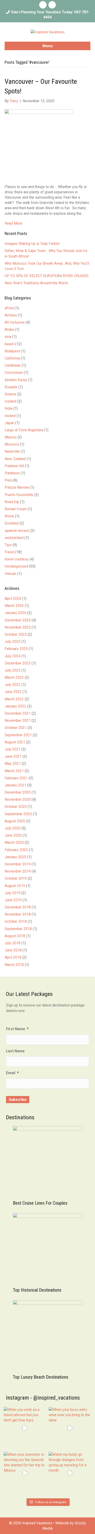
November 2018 (18, 914)
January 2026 (15, 613)
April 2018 (13, 957)
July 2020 (13, 828)
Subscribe (18, 1099)
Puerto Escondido (19, 495)
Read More (13, 223)
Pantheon (12, 473)
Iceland (10, 401)
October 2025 (16, 634)
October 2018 (16, 921)
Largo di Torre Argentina (24, 430)
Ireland (10, 416)
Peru (8, 480)
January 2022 (15, 706)
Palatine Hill (14, 466)
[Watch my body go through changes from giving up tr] (70, 1473)
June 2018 (13, 950)
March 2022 (14, 699)
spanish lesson (17, 530)
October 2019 (16, 878)
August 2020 (15, 821)
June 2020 (13, 835)
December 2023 (18, 663)
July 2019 (13, 893)
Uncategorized (16, 566)
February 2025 (16, 649)
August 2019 (15, 886)
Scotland (12, 523)
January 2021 (15, 785)
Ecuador (11, 387)
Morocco (12, 444)
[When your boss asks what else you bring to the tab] (70, 1428)
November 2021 (18, 720)
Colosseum (14, 372)
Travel (9, 552)
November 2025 (18, 627)
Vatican (10, 573)
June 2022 (13, 692)
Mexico (11, 437)
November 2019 (18, 871)
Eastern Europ (16, 380)
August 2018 (15, 936)
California (12, 358)
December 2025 (18, 620)
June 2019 (13, 900)
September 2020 (18, 814)
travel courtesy (17, 559)
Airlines (11, 315)
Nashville (12, 451)
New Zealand (15, 459)
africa (9, 308)
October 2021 (16, 727)
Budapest (12, 351)
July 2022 (13, 684)
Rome (9, 516)
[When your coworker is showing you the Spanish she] (25, 1473)
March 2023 (14, 677)
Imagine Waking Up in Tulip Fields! (32, 243)
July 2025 (13, 641)
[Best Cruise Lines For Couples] (47, 1160)
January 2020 (15, 857)
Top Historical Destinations (37, 1290)
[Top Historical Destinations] (47, 1247)
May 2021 (13, 763)
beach (9, 344)
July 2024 (13, 656)
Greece (10, 394)
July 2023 (13, 670)
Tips (8, 545)
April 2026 (13, 598)
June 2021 (13, 756)
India (8, 408)
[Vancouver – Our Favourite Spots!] (39, 143)
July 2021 (13, 749)
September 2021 (18, 735)
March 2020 (14, 842)
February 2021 (16, 778)
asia (8, 336)
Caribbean (13, 365)
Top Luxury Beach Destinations (40, 1377)
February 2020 (16, 850)
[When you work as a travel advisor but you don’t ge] (25, 1428)
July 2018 (13, 943)
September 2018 (18, 929)
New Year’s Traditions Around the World (36, 283)
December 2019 (18, 864)
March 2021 (14, 771)
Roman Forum (16, 509)
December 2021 (18, 713)
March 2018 (14, 965)
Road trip (12, 502)
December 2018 (18, 907)
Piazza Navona (17, 487)
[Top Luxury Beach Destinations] (47, 1334)
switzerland (14, 538)
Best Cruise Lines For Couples (40, 1203)
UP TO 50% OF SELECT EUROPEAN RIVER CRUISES (47, 276)
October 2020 (16, 806)
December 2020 (18, 792)
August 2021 (15, 742)
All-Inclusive (15, 322)
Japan (9, 423)
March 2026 (14, 605)
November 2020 (18, 799)
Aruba (9, 329)
